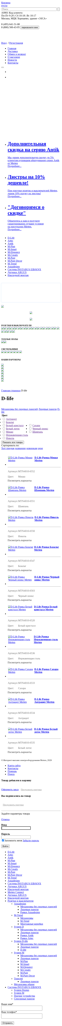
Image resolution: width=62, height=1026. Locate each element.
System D (19, 926)
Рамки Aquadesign (30, 912)
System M (19, 952)
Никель (10, 438)
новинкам (31, 448)
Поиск (11, 774)
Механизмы (26, 918)
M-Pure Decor (15, 260)
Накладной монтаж (18, 275)
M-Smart (12, 249)
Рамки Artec (26, 938)
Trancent (18, 978)
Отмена (5, 819)
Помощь (12, 771)
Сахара (36, 425)
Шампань (37, 431)
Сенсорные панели (24, 998)
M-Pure (11, 258)
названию (20, 448)
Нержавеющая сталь (17, 435)
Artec (10, 240)
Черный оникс (40, 428)
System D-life (21, 941)
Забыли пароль (31, 840)
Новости (12, 60)
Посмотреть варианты (20, 480)
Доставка (13, 51)
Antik (10, 243)
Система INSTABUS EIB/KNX (24, 269)
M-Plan (11, 246)
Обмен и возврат (17, 54)
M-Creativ (13, 255)
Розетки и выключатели (21, 900)
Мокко (9, 431)
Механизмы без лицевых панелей (19, 409)
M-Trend (12, 263)
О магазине (14, 57)
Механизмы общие (24, 984)
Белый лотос (13, 428)
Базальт (10, 422)
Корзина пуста (5, 4)
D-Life (11, 237)
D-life (23, 949)
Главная (12, 48)
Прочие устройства (24, 995)
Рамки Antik (27, 935)
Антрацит (11, 419)
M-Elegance (14, 252)
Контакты (13, 62)
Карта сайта (14, 765)
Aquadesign (14, 266)
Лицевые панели (47, 409)
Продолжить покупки (31, 789)
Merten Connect (16, 892)
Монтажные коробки (31, 924)
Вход (4, 43)
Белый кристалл (15, 425)
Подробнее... (14, 166)
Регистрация (16, 43)
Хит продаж (7, 448)
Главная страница (11, 390)
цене (40, 448)
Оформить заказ (10, 789)
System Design (21, 990)
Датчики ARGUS (17, 272)
